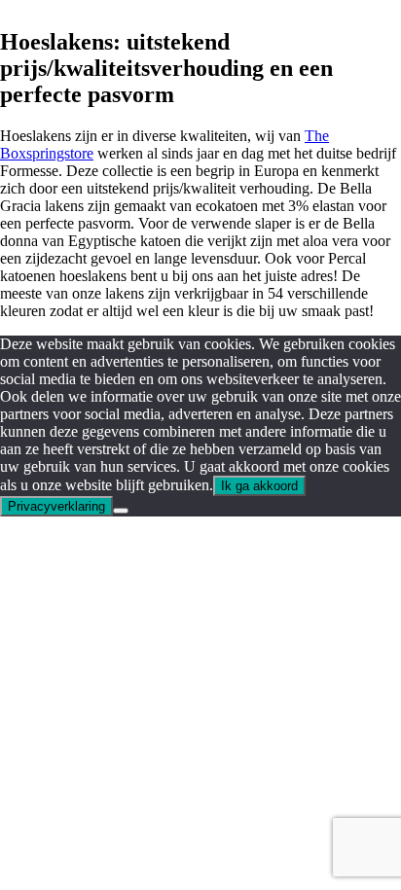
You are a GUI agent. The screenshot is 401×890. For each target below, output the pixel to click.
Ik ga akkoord (259, 486)
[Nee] (120, 511)
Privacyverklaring (56, 506)
